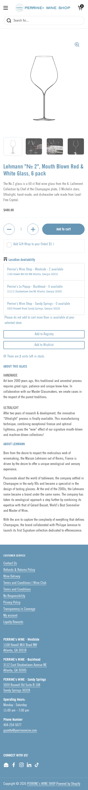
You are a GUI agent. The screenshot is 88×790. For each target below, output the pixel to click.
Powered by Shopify (68, 784)
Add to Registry (44, 334)
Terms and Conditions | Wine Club (24, 583)
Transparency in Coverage (19, 609)
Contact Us (10, 563)
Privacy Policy (11, 602)
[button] (80, 7)
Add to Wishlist (44, 345)
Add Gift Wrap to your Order (33, 244)
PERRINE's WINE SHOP (41, 784)
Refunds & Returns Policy (19, 570)
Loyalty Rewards (13, 622)
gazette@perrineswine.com (20, 730)
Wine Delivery (11, 576)
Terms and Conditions (17, 589)
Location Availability (22, 260)
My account (10, 615)
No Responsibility (14, 596)
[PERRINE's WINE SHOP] (43, 7)
